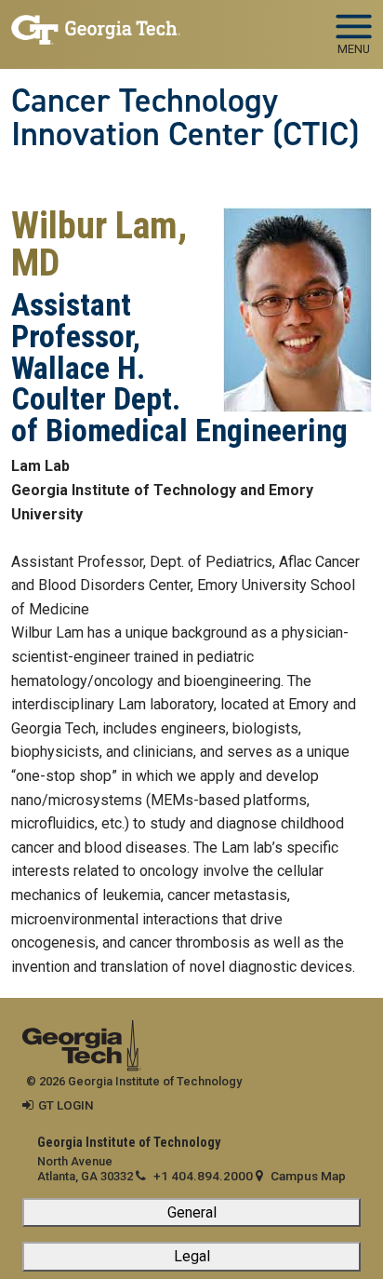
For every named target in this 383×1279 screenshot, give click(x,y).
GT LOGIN (66, 1104)
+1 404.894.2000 (203, 1175)
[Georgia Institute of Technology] (95, 26)
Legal (192, 1256)
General (192, 1212)
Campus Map (308, 1175)
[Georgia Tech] (81, 1032)
